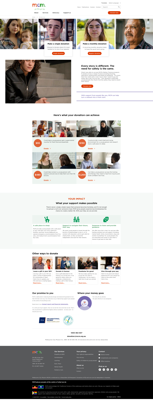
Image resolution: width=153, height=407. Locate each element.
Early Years (57, 363)
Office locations (105, 361)
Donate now (114, 13)
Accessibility (43, 397)
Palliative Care (58, 370)
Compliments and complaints (109, 358)
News (79, 7)
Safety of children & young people (86, 360)
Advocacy (55, 13)
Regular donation (94, 53)
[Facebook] (100, 370)
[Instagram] (116, 370)
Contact (98, 7)
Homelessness (58, 357)
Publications (85, 7)
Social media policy (66, 397)
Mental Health (58, 366)
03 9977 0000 (39, 366)
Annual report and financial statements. (55, 304)
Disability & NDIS (59, 354)
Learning (57, 360)
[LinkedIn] (112, 370)
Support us (67, 13)
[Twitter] (104, 369)
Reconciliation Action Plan (54, 397)
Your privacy (80, 357)
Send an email (105, 354)
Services (45, 13)
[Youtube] (108, 370)
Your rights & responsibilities (84, 354)
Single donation (58, 53)
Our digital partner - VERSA (114, 396)
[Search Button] (118, 7)
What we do (80, 368)
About (36, 13)
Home (33, 17)
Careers (92, 7)
